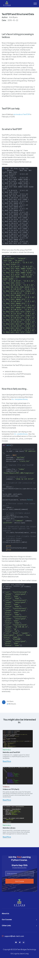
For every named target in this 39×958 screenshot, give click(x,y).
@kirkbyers (12, 704)
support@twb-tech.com (14, 936)
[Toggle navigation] (35, 3)
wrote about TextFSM (21, 114)
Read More (7, 761)
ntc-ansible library (21, 434)
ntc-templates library (20, 399)
